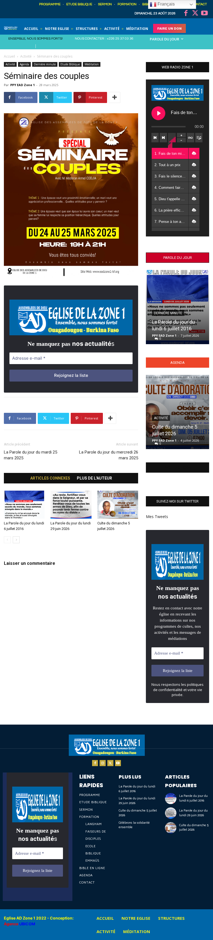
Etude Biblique (70, 64)
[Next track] (163, 137)
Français (165, 4)
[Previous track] (155, 137)
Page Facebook (177, 467)
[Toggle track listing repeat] (190, 137)
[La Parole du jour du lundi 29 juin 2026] (70, 505)
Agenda (24, 64)
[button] (193, 153)
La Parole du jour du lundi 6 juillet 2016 (137, 789)
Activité (26, 56)
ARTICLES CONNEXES (50, 478)
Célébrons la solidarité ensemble (134, 825)
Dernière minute (45, 64)
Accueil (9, 56)
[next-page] (16, 539)
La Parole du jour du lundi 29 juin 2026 (137, 801)
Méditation (92, 64)
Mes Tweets (157, 516)
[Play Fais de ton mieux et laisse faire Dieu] (158, 113)
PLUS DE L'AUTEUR (94, 478)
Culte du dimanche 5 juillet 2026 (138, 813)
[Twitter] (195, 13)
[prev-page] (7, 539)
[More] (114, 97)
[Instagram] (103, 763)
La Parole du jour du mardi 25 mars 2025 (30, 455)
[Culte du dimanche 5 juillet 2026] (117, 505)
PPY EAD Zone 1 (22, 85)
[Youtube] (204, 13)
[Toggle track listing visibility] (198, 137)
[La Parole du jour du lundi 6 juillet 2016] (24, 505)
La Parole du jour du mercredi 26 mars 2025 (108, 455)
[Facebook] (186, 13)
